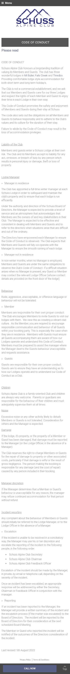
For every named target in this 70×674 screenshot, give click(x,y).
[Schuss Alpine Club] (35, 18)
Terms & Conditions (41, 660)
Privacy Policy (25, 660)
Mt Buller (29, 75)
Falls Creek (41, 75)
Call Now (29, 668)
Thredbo (58, 75)
